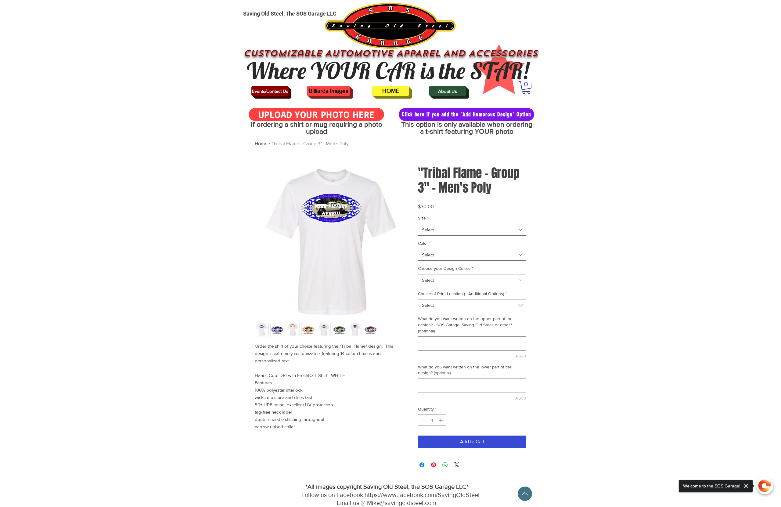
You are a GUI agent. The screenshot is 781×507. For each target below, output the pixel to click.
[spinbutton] (431, 420)
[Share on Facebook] (422, 465)
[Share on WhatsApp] (445, 465)
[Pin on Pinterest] (433, 465)
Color (424, 243)
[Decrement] (422, 420)
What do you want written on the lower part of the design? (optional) (465, 369)
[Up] (525, 494)
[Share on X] (456, 465)
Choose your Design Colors (445, 268)
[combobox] (472, 230)
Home (261, 143)
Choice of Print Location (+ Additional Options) (462, 293)
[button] (526, 87)
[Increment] (441, 420)
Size (423, 217)
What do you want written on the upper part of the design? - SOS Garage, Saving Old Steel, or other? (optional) (465, 324)
